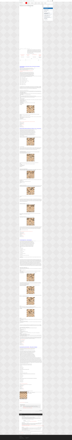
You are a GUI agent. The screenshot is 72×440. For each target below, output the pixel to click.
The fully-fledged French (23, 339)
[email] (52, 0)
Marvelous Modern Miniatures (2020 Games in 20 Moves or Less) (26, 231)
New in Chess (23, 124)
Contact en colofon (21, 437)
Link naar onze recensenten (22, 402)
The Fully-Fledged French (34, 54)
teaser (23, 236)
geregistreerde (22, 432)
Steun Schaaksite (27, 437)
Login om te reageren (40, 420)
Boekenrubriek (21, 48)
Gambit (22, 386)
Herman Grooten (28, 48)
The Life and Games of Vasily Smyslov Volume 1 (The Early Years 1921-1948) (28, 121)
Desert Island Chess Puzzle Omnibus (40, 55)
